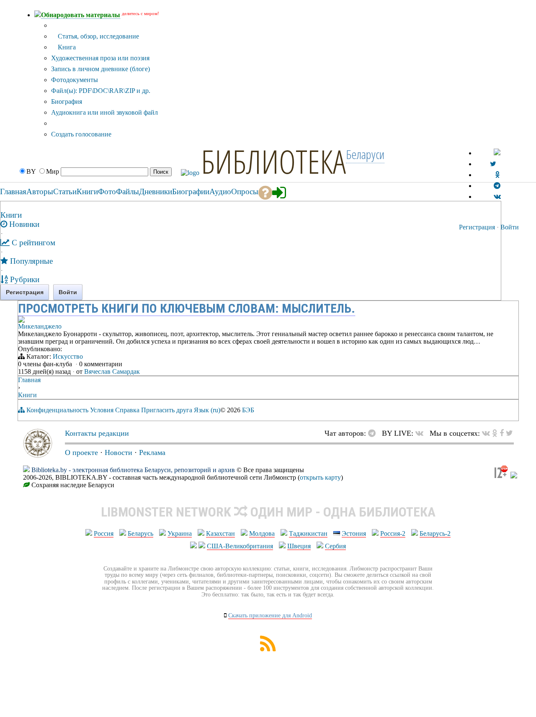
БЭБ (248, 410)
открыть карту (320, 477)
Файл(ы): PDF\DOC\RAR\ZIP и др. (100, 90)
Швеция (299, 546)
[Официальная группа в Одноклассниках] (497, 174)
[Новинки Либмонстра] (494, 433)
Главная (29, 379)
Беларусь (140, 533)
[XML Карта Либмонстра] (268, 649)
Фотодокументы (74, 79)
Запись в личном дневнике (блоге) (100, 68)
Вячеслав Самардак (112, 371)
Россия (103, 533)
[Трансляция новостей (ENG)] (493, 163)
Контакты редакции (97, 433)
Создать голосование (81, 134)
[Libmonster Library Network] (513, 476)
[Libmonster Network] (501, 476)
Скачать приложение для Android (270, 615)
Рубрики (23, 279)
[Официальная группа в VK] (497, 196)
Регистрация (477, 227)
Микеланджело (40, 326)
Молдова (262, 533)
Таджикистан (308, 533)
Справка (127, 410)
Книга (66, 47)
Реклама (152, 452)
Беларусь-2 (435, 533)
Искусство (68, 356)
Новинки (23, 224)
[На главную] (37, 455)
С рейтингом (32, 242)
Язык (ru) (207, 410)
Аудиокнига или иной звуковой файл (104, 112)
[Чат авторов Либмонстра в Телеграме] (497, 185)
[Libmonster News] (509, 433)
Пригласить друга (166, 410)
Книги (11, 215)
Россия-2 (392, 533)
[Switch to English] (497, 153)
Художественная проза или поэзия (100, 58)
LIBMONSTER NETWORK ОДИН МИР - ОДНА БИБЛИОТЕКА (268, 512)
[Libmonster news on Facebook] (502, 433)
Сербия (335, 546)
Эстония (354, 533)
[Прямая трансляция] (421, 433)
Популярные (30, 261)
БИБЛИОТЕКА (273, 161)
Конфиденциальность (57, 410)
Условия (101, 410)
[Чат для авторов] (374, 433)
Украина (180, 533)
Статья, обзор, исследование (97, 36)
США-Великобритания (240, 546)
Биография (66, 101)
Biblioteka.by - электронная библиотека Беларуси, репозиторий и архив (133, 469)
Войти (509, 227)
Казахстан (220, 533)
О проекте (81, 452)
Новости (118, 452)
